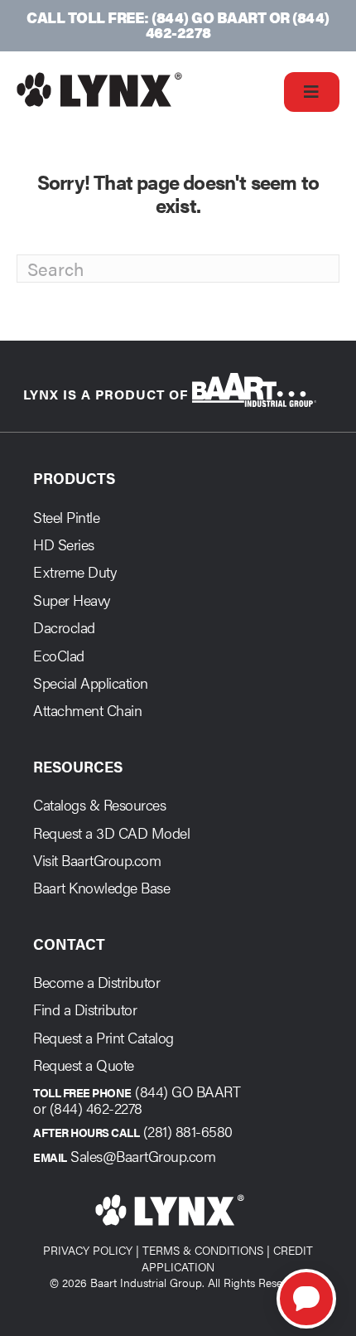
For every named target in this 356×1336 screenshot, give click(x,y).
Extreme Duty (74, 571)
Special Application (90, 682)
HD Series (63, 544)
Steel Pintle (66, 516)
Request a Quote (83, 1064)
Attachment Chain (87, 709)
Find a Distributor (85, 1009)
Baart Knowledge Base (101, 887)
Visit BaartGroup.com (97, 860)
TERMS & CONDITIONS (202, 1250)
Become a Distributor (96, 981)
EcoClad (58, 655)
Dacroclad (64, 627)
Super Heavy (71, 599)
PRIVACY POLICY (87, 1250)
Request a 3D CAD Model (111, 832)
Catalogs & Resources (99, 804)
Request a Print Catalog (103, 1037)
